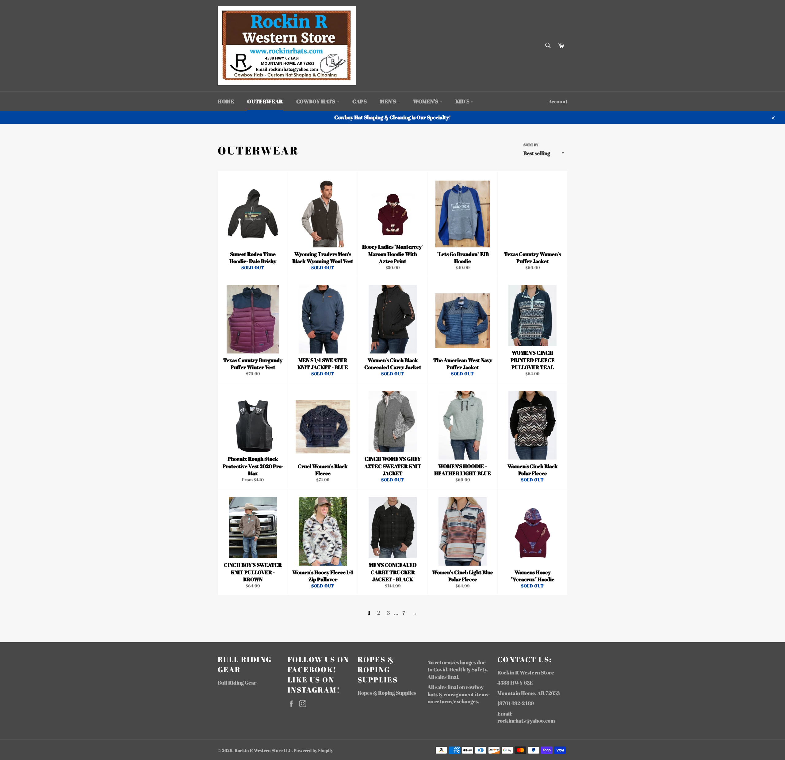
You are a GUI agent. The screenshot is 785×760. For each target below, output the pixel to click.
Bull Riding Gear (237, 682)
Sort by (530, 144)
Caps (359, 101)
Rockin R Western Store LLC (263, 750)
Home (226, 101)
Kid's (463, 101)
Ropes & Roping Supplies (387, 692)
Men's (388, 101)
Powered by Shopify (313, 750)
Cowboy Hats (316, 101)
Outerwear (265, 101)
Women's (426, 101)
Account (558, 101)
